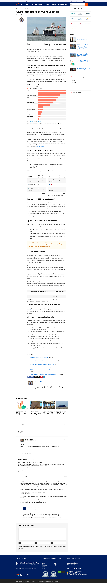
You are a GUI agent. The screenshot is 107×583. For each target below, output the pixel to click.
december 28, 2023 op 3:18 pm (30, 440)
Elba (55, 563)
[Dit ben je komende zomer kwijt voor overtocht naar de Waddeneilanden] (62, 402)
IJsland (43, 567)
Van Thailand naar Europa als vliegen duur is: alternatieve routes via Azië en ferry (83, 54)
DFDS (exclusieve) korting (72, 562)
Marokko (43, 568)
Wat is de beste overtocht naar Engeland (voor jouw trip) (83, 38)
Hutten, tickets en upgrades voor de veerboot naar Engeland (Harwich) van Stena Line (84, 70)
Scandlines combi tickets (72, 561)
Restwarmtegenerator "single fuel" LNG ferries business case (44, 360)
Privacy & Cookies (32, 568)
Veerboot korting (62, 4)
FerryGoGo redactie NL (34, 507)
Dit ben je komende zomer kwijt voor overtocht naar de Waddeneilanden (61, 413)
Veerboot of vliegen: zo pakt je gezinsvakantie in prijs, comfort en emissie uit (49, 413)
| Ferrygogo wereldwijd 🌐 (86, 1)
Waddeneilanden (57, 561)
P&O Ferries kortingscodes (72, 564)
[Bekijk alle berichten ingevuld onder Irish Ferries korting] (80, 18)
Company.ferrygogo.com (74, 574)
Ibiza (55, 565)
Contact (22, 568)
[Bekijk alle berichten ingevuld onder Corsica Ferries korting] (80, 13)
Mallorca (55, 564)
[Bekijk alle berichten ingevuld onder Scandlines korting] (73, 24)
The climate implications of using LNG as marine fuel (42, 364)
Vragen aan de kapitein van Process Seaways (40, 367)
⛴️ (49, 184)
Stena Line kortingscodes (72, 563)
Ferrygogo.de (71, 572)
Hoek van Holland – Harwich (77, 102)
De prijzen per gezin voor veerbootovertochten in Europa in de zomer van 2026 (35, 413)
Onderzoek (22, 1)
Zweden (73, 86)
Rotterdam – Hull (75, 97)
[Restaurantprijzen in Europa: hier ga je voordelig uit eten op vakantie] (22, 402)
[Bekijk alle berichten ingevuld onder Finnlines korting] (73, 18)
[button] (51, 208)
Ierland (43, 563)
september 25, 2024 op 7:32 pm (30, 477)
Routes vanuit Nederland (37, 4)
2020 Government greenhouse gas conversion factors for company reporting (47, 369)
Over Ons (18, 568)
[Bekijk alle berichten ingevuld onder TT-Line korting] (73, 29)
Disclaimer (27, 568)
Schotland (74, 82)
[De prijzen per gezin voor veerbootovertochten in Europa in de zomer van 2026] (36, 402)
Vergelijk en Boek (28, 1)
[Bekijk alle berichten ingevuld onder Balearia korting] (73, 13)
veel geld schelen (40, 146)
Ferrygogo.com (72, 571)
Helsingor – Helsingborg (76, 104)
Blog (17, 1)
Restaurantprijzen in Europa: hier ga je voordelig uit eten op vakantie (21, 413)
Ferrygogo (18, 8)
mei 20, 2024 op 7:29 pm (26, 453)
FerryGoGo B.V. (21, 581)
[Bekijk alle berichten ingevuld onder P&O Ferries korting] (87, 18)
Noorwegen (74, 84)
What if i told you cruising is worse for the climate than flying (44, 374)
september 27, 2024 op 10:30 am (33, 509)
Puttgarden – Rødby (76, 95)
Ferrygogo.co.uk (72, 573)
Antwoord (65, 424)
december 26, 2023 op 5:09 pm (27, 426)
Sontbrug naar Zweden (76, 106)
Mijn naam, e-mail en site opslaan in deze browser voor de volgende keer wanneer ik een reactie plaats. (43, 546)
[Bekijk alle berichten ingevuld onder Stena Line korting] (80, 24)
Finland (43, 566)
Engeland (73, 80)
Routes (47, 4)
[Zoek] (86, 4)
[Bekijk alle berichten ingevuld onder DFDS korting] (87, 13)
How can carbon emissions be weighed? (39, 357)
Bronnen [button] (30, 354)
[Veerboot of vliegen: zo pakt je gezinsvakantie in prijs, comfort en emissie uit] (49, 402)
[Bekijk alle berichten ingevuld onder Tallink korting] (87, 24)
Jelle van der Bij (21, 23)
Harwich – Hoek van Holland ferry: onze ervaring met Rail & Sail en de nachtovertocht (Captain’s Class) (83, 46)
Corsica (55, 562)
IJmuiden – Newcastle (76, 100)
